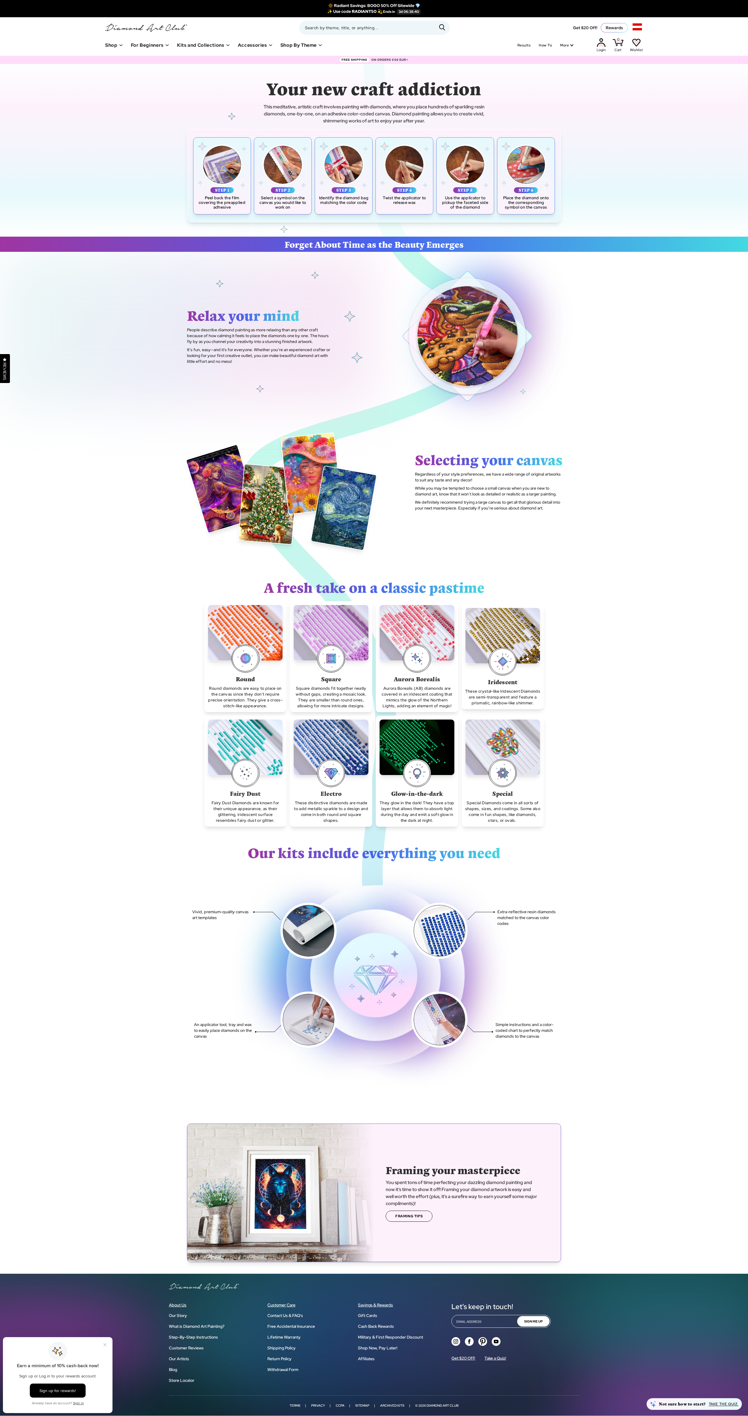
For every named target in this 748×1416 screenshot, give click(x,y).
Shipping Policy (281, 1348)
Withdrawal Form (282, 1369)
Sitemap (362, 1405)
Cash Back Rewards (376, 1326)
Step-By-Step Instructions (193, 1337)
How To (545, 45)
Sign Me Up (533, 1321)
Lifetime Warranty (284, 1337)
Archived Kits (392, 1405)
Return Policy (279, 1358)
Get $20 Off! (585, 27)
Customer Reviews (186, 1348)
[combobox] (374, 28)
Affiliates (366, 1358)
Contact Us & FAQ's (285, 1315)
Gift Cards (367, 1315)
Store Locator (181, 1380)
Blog (173, 1369)
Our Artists (179, 1358)
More (564, 45)
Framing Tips (409, 1216)
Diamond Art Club (442, 1405)
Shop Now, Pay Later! (377, 1348)
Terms (295, 1405)
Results (524, 45)
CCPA (340, 1405)
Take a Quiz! (495, 1358)
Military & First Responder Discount (390, 1337)
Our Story (178, 1315)
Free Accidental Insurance (291, 1326)
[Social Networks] (455, 1341)
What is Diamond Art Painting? (196, 1326)
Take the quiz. (723, 1404)
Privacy (318, 1405)
